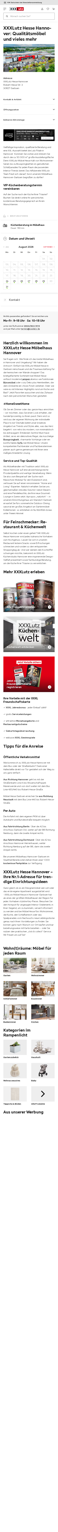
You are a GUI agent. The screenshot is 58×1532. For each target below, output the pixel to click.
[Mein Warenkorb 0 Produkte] (53, 9)
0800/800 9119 (32, 326)
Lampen (26, 379)
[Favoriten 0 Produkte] (48, 9)
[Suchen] (7, 16)
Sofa (19, 442)
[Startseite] (4, 216)
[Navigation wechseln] (5, 9)
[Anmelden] (42, 9)
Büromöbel (9, 382)
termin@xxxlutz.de (30, 329)
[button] (29, 97)
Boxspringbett (11, 439)
